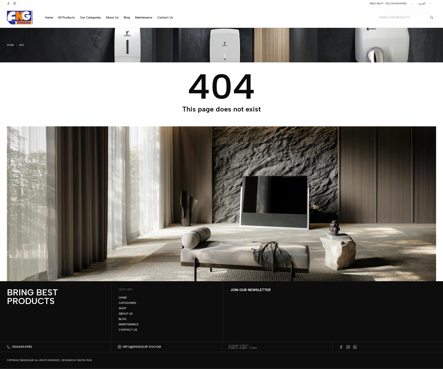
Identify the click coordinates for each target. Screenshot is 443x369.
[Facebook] (8, 3)
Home (10, 45)
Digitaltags (84, 360)
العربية (421, 3)
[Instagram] (14, 3)
